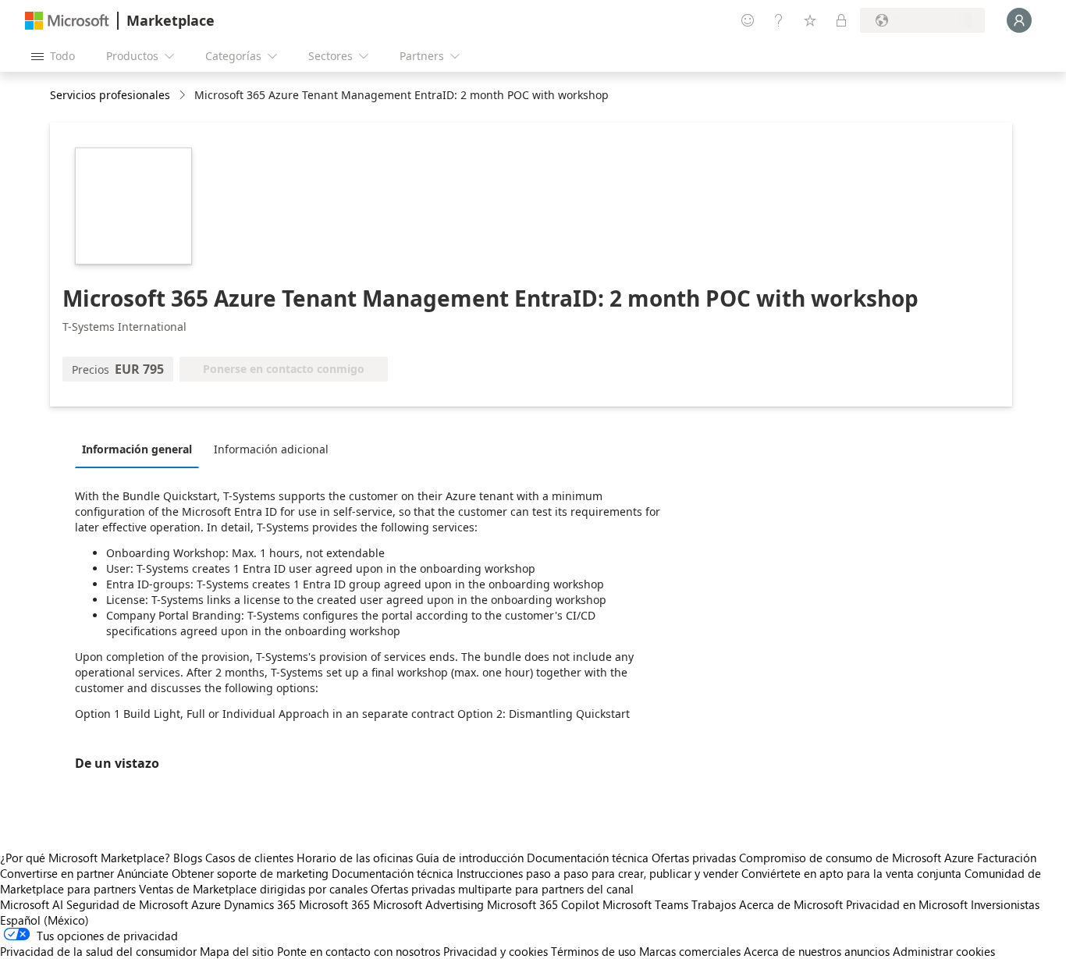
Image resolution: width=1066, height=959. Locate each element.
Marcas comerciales (690, 951)
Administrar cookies (944, 951)
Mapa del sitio (237, 951)
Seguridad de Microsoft (127, 904)
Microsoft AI (31, 904)
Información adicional (271, 449)
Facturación (1006, 857)
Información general (137, 449)
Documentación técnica (587, 857)
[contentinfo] (184, 95)
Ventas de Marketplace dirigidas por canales (253, 889)
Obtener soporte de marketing (250, 873)
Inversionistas (1005, 904)
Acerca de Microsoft (791, 904)
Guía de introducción (470, 857)
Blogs (187, 857)
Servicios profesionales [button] (110, 94)
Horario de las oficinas (355, 857)
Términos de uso (593, 951)
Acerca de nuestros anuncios (817, 951)
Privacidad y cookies (495, 951)
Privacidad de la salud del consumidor (98, 951)
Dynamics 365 (260, 904)
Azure (206, 904)
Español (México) (44, 920)
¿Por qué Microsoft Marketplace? (85, 857)
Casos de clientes (249, 857)
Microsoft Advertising (428, 904)
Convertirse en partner (57, 873)
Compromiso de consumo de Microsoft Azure (858, 857)
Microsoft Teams (645, 904)
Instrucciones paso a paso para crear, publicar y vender (597, 873)
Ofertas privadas (694, 857)
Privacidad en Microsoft (907, 904)
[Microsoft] (67, 21)
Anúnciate (143, 873)
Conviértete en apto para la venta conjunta (851, 873)
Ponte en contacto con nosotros (358, 951)
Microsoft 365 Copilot (543, 904)
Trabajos (713, 904)
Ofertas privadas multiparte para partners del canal (502, 889)
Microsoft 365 (334, 904)
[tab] (141, 449)
